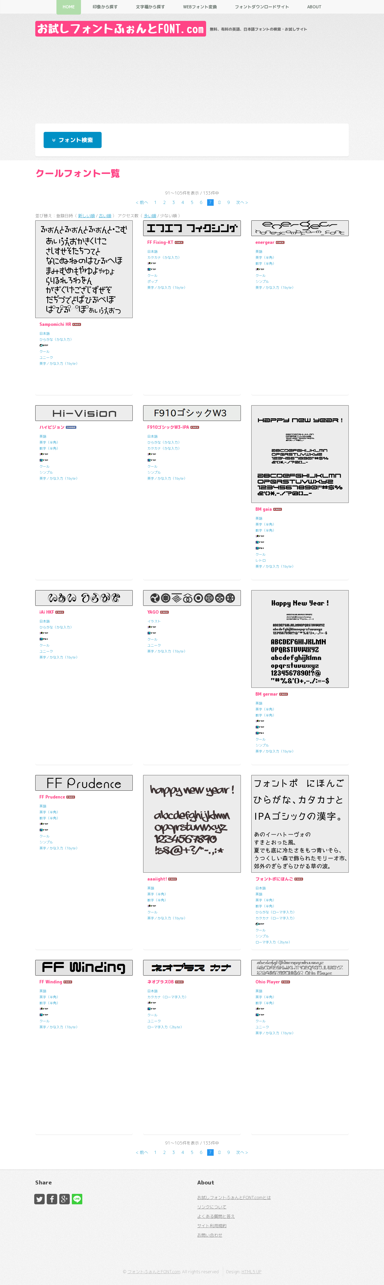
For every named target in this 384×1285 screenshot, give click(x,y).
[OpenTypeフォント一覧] (43, 345)
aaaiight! (157, 879)
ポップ (152, 281)
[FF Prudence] (84, 783)
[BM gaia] (300, 454)
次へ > (242, 202)
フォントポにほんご (274, 879)
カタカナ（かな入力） (164, 257)
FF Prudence (52, 797)
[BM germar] (300, 639)
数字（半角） (265, 263)
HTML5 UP (251, 1272)
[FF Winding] (84, 968)
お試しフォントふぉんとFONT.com (120, 29)
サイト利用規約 (211, 1226)
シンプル (262, 281)
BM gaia (263, 509)
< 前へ (142, 202)
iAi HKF (46, 612)
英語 (258, 251)
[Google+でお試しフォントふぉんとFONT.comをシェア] (64, 1199)
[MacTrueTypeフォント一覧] (151, 269)
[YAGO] (192, 598)
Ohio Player (267, 982)
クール (44, 351)
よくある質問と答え (216, 1216)
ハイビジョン (52, 427)
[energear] (300, 228)
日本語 (44, 333)
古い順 (105, 216)
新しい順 (86, 216)
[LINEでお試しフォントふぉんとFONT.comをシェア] (77, 1199)
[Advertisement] (192, 78)
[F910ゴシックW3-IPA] (192, 413)
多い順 (150, 216)
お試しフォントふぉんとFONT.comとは (234, 1197)
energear (265, 242)
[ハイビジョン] (84, 413)
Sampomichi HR (55, 324)
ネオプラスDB (160, 982)
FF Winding (50, 982)
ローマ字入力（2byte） (273, 942)
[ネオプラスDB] (192, 968)
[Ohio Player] (300, 968)
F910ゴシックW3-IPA (168, 427)
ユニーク (46, 357)
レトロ (260, 560)
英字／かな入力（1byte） (59, 363)
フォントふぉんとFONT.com (153, 1272)
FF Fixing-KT (160, 242)
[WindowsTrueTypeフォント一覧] (151, 263)
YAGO (153, 612)
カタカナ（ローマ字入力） (275, 918)
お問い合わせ (209, 1235)
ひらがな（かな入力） (56, 339)
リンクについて (211, 1207)
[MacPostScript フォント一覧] (259, 548)
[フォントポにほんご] (300, 823)
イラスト (154, 621)
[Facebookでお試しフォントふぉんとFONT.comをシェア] (52, 1199)
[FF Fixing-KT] (192, 228)
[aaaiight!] (192, 823)
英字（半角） (265, 257)
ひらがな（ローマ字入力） (275, 912)
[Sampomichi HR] (84, 269)
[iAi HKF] (84, 598)
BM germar (266, 694)
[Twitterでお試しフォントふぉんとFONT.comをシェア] (39, 1199)
